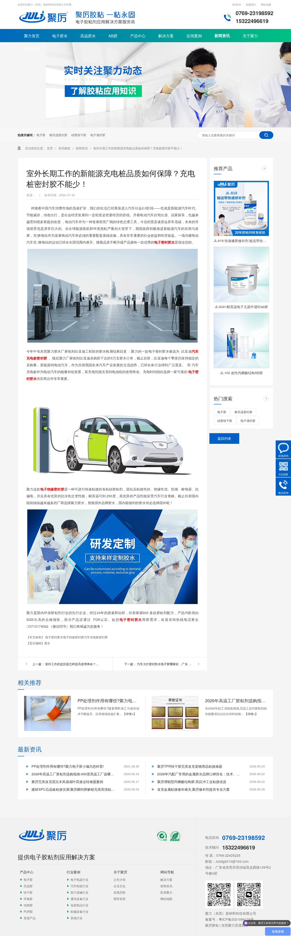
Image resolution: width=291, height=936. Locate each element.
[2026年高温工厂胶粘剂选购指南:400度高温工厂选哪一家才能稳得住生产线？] (175, 713)
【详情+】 (129, 714)
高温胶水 (88, 35)
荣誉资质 (31, 49)
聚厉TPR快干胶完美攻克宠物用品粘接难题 (189, 766)
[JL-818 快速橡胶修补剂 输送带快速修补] (241, 208)
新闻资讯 (222, 35)
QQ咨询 (236, 4)
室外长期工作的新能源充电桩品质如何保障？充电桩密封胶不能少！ (138, 148)
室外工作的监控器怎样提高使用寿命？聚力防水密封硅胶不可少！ (73, 664)
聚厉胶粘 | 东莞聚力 (220, 925)
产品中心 (138, 35)
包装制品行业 (79, 905)
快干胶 (28, 892)
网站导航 (167, 872)
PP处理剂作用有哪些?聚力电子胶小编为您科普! (108, 700)
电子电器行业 (79, 879)
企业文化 (119, 886)
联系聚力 (166, 892)
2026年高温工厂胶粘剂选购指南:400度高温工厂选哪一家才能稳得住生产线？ (236, 700)
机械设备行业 (79, 911)
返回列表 (224, 438)
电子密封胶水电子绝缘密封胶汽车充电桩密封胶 (76, 637)
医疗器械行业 (79, 892)
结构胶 (28, 905)
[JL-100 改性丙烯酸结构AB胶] (241, 340)
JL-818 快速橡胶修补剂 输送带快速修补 (241, 240)
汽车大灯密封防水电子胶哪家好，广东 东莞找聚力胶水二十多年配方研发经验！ (164, 664)
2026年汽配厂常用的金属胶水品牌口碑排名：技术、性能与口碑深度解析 (199, 774)
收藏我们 (251, 4)
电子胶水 (60, 35)
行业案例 (73, 872)
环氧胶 (28, 899)
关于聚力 (250, 35)
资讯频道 (64, 148)
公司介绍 (119, 879)
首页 (50, 148)
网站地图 (266, 4)
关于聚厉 (120, 872)
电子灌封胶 (97, 135)
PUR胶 (28, 911)
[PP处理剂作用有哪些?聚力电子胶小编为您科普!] (47, 713)
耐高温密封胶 (58, 135)
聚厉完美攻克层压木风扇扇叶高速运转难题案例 (67, 781)
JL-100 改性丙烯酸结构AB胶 (241, 372)
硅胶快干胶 (78, 135)
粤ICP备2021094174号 (236, 919)
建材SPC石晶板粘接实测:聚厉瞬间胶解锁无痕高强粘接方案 (74, 789)
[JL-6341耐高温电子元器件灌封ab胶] (241, 274)
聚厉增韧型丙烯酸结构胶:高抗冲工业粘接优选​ (191, 781)
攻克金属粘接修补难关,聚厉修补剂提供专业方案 (193, 789)
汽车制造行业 (79, 886)
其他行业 (76, 918)
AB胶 (112, 35)
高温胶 (28, 886)
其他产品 (30, 918)
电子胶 (40, 135)
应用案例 (194, 35)
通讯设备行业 (79, 899)
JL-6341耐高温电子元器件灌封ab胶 (241, 306)
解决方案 (166, 35)
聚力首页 (31, 35)
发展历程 (119, 892)
